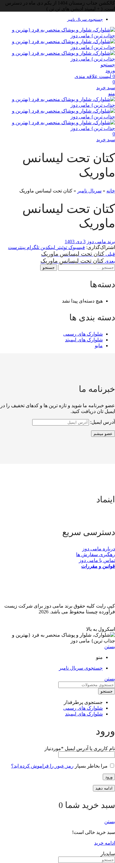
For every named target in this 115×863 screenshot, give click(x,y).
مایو (99, 345)
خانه (110, 190)
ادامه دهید (104, 788)
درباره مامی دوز (98, 548)
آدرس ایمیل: (102, 422)
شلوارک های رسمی (83, 334)
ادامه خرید (104, 843)
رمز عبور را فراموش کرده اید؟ (42, 765)
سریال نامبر (89, 190)
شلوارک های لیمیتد (84, 339)
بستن (109, 646)
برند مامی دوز (101, 241)
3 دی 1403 (75, 241)
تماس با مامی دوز (97, 560)
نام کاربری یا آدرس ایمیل (79, 748)
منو (111, 93)
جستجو (49, 267)
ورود (109, 777)
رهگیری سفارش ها (95, 554)
